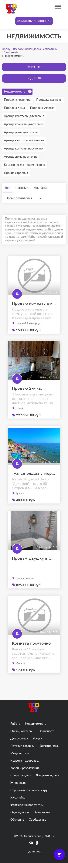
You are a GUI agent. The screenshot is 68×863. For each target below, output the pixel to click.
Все (7, 187)
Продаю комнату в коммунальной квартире (34, 303)
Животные (18, 782)
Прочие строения (16, 172)
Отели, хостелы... (22, 731)
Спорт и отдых (20, 775)
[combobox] (24, 198)
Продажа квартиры (17, 99)
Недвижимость (14, 91)
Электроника (49, 745)
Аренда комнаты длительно (23, 124)
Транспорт (46, 731)
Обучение (17, 819)
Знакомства (42, 812)
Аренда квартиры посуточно (24, 140)
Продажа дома (14, 107)
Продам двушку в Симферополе (34, 558)
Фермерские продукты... (27, 804)
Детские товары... (22, 745)
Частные (21, 187)
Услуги (37, 738)
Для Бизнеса (19, 738)
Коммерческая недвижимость (25, 164)
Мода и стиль (19, 753)
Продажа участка (42, 107)
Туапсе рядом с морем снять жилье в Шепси (34, 473)
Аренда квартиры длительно (24, 116)
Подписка (34, 78)
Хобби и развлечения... (26, 768)
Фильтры (34, 66)
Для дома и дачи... (48, 775)
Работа (15, 723)
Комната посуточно (31, 643)
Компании (41, 187)
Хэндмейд (17, 797)
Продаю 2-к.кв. (27, 388)
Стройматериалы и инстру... (29, 790)
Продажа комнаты (49, 99)
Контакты (34, 852)
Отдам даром (19, 812)
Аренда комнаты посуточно (23, 148)
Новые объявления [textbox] (19, 198)
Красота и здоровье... (25, 760)
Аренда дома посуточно (21, 156)
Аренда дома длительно (21, 132)
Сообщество (37, 819)
